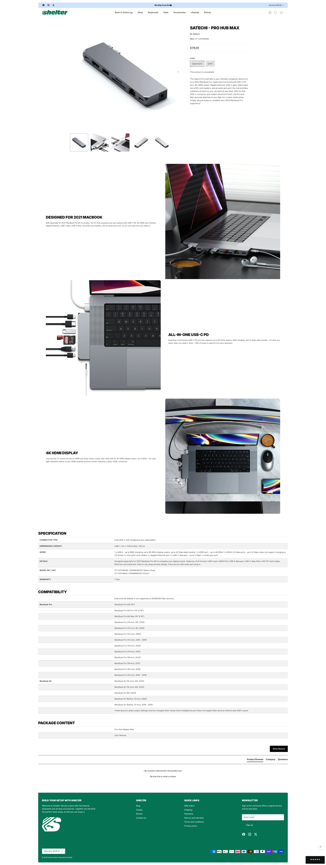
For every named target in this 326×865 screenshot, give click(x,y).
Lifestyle (195, 12)
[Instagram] (48, 5)
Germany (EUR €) (275, 5)
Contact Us (141, 818)
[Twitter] (53, 5)
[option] (126, 74)
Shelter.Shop (52, 857)
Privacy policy (190, 826)
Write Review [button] (279, 748)
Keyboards (153, 12)
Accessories (180, 12)
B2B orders (189, 806)
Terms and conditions (194, 822)
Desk (166, 12)
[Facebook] (43, 5)
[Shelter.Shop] (54, 12)
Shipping (188, 810)
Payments (188, 814)
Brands (207, 12)
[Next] (208, 5)
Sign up (249, 825)
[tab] (255, 760)
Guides (139, 810)
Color (192, 58)
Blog (138, 806)
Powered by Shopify (65, 857)
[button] (163, 776)
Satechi (196, 34)
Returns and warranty (194, 818)
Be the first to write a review (163, 776)
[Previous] (118, 5)
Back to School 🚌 (124, 12)
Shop (140, 12)
